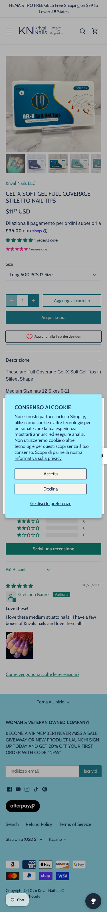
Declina (50, 489)
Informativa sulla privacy (38, 458)
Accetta (51, 474)
